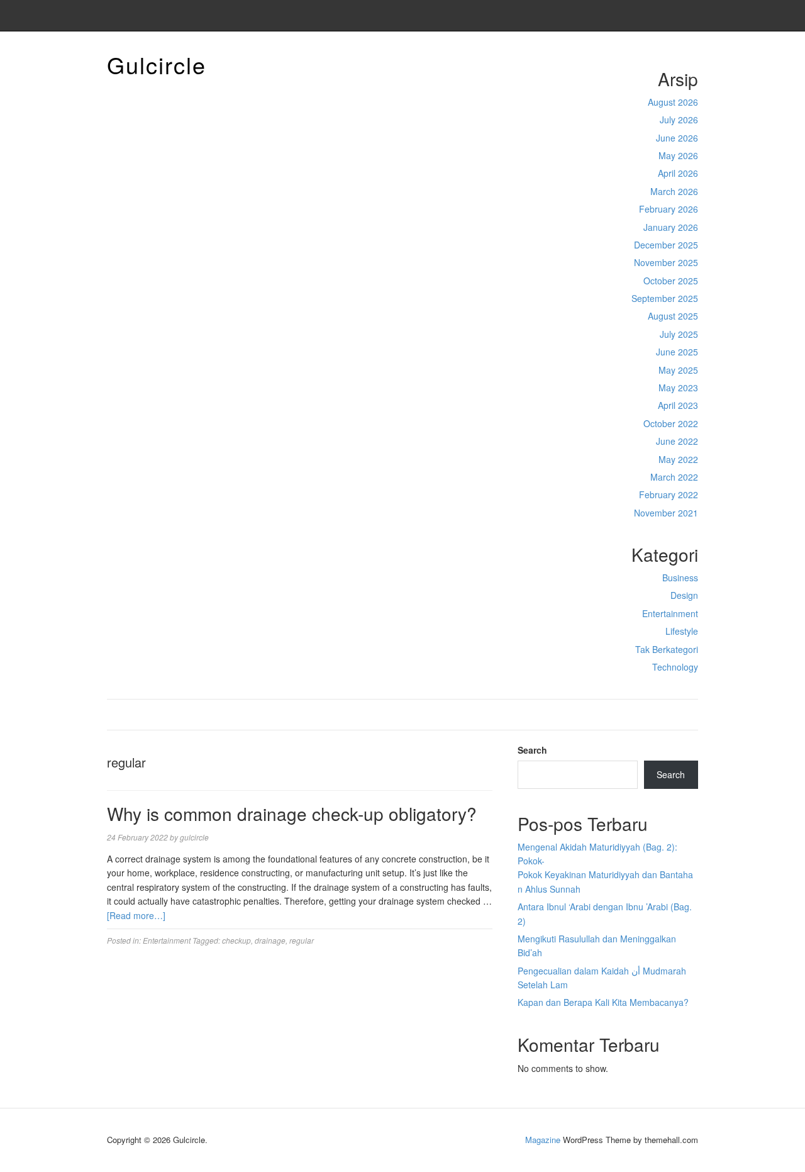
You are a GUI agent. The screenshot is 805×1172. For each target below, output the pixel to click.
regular (301, 940)
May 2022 (678, 459)
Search (532, 750)
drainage (270, 940)
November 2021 (666, 512)
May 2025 (678, 370)
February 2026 (668, 209)
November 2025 (666, 262)
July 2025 (679, 334)
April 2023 (678, 405)
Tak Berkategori (666, 649)
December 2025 (666, 244)
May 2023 (678, 387)
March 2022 (674, 477)
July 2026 (679, 119)
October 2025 (670, 280)
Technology (675, 667)
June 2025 (677, 351)
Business (680, 577)
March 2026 (674, 191)
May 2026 (678, 155)
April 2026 (678, 173)
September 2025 (664, 298)
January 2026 (670, 227)
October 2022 (670, 423)
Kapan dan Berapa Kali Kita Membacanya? (603, 1002)
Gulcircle (156, 64)
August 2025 (673, 316)
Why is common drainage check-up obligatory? (292, 813)
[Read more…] (136, 915)
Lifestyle (681, 631)
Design (684, 595)
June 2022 (677, 441)
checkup (236, 940)
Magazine (542, 1140)
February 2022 (668, 494)
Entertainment (670, 613)
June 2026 (677, 137)
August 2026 (673, 102)
